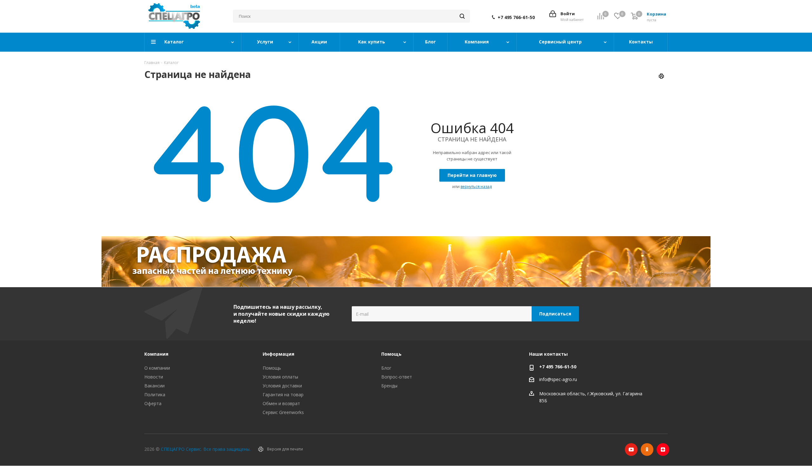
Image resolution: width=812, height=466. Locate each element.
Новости (153, 377)
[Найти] (462, 16)
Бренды (389, 386)
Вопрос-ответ (396, 377)
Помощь (272, 368)
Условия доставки (282, 386)
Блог (386, 368)
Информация (278, 354)
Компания (156, 354)
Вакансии (154, 386)
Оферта (152, 403)
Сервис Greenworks (283, 412)
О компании (157, 368)
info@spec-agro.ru (558, 380)
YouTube (631, 449)
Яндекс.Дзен (663, 449)
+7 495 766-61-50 (516, 17)
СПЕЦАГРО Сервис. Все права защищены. (206, 449)
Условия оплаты (280, 377)
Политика (154, 395)
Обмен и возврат (281, 403)
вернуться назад (476, 186)
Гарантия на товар (283, 395)
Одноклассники (647, 449)
